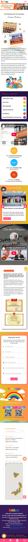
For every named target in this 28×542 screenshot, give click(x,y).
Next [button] (25, 206)
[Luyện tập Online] (3, 540)
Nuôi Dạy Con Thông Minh (16, 525)
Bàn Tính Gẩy (16, 528)
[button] (16, 476)
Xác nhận (13, 379)
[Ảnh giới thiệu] (14, 6)
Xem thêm (6, 218)
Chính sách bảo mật (20, 535)
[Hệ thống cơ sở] (10, 540)
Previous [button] (2, 206)
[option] (14, 6)
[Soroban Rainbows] (6, 1)
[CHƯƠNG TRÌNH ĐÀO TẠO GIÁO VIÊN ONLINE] (14, 199)
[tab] (14, 98)
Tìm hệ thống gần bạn (10, 428)
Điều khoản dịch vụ (10, 535)
